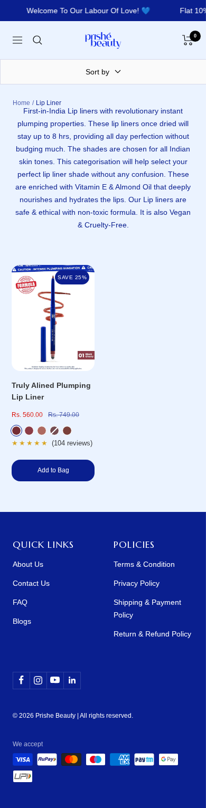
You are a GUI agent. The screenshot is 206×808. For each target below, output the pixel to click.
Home (21, 103)
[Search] (37, 40)
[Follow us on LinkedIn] (71, 680)
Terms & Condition (144, 564)
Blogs (22, 621)
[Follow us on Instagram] (38, 680)
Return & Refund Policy (152, 634)
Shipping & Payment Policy (147, 608)
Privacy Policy (137, 583)
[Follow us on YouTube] (54, 680)
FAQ (20, 602)
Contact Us (31, 583)
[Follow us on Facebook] (21, 680)
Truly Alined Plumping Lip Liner (51, 391)
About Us (28, 564)
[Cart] (187, 40)
